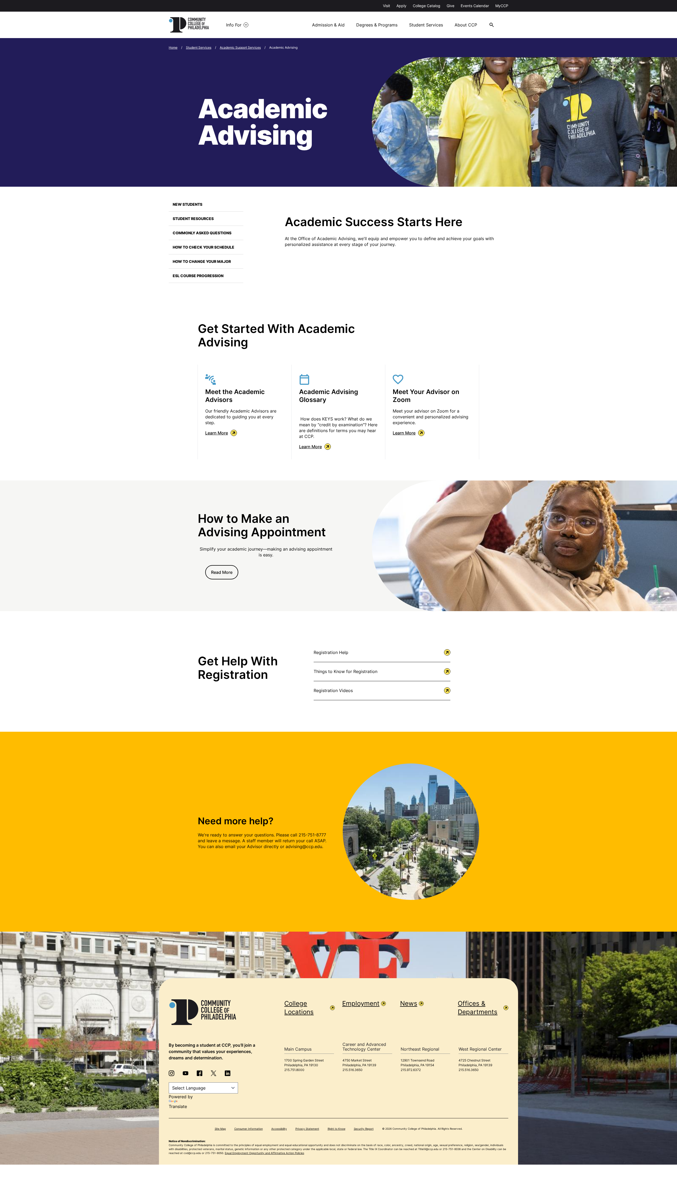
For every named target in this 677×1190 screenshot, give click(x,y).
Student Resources (193, 218)
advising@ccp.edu (304, 846)
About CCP (466, 25)
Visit (386, 5)
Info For (233, 25)
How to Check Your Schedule (203, 247)
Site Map (220, 1128)
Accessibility (279, 1128)
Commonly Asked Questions (202, 233)
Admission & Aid (328, 25)
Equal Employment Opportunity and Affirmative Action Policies (264, 1153)
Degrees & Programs (376, 25)
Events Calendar (475, 5)
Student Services (426, 25)
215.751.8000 (294, 1070)
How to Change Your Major (202, 261)
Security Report (364, 1128)
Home (173, 47)
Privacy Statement (307, 1128)
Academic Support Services (240, 47)
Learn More (216, 433)
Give (450, 5)
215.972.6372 (411, 1070)
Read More (221, 572)
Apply (401, 5)
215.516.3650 (352, 1070)
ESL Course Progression (198, 275)
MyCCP (501, 5)
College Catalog (426, 5)
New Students (187, 204)
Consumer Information (248, 1128)
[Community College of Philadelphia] (189, 25)
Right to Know (336, 1128)
